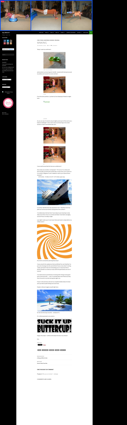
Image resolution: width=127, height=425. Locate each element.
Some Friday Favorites (42, 362)
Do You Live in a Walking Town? (8, 67)
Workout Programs (71, 32)
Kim (49, 45)
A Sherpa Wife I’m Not (42, 357)
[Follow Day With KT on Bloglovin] (8, 49)
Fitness (62, 32)
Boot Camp (85, 32)
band (39, 350)
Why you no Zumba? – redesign (50, 374)
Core (38, 40)
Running (52, 40)
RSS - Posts (4, 112)
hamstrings (45, 350)
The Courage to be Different (7, 68)
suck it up (63, 350)
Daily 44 (52, 32)
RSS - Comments (5, 114)
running (52, 350)
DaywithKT (4, 62)
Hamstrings (47, 40)
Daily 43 (57, 32)
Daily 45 (46, 32)
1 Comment (54, 45)
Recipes (78, 32)
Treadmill (57, 40)
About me (41, 32)
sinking (57, 350)
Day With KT (6, 32)
